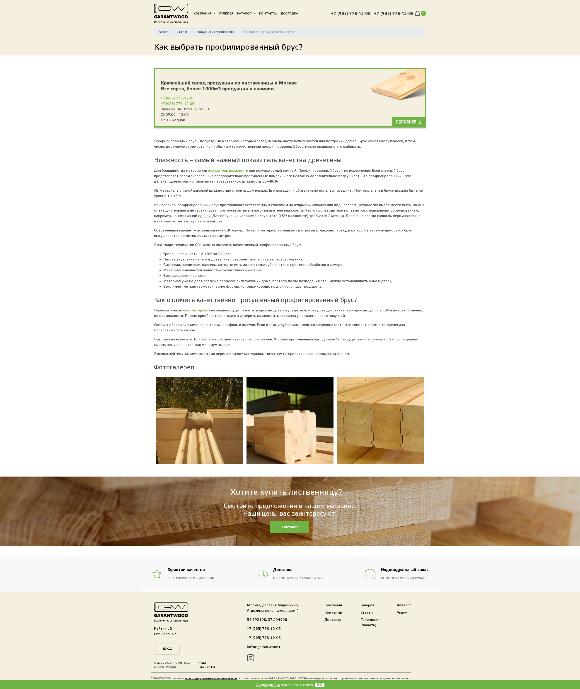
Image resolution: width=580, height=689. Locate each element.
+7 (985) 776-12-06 (393, 13)
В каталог (289, 527)
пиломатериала (196, 310)
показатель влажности (228, 171)
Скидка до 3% (268, 685)
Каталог (244, 13)
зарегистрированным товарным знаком (211, 678)
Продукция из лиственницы (215, 32)
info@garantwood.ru (265, 647)
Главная (163, 32)
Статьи (182, 32)
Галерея (226, 13)
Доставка (289, 13)
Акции (402, 612)
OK (319, 685)
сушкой (204, 216)
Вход (167, 648)
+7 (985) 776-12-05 (350, 13)
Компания (202, 13)
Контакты (268, 13)
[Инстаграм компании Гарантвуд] (250, 659)
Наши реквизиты (206, 664)
